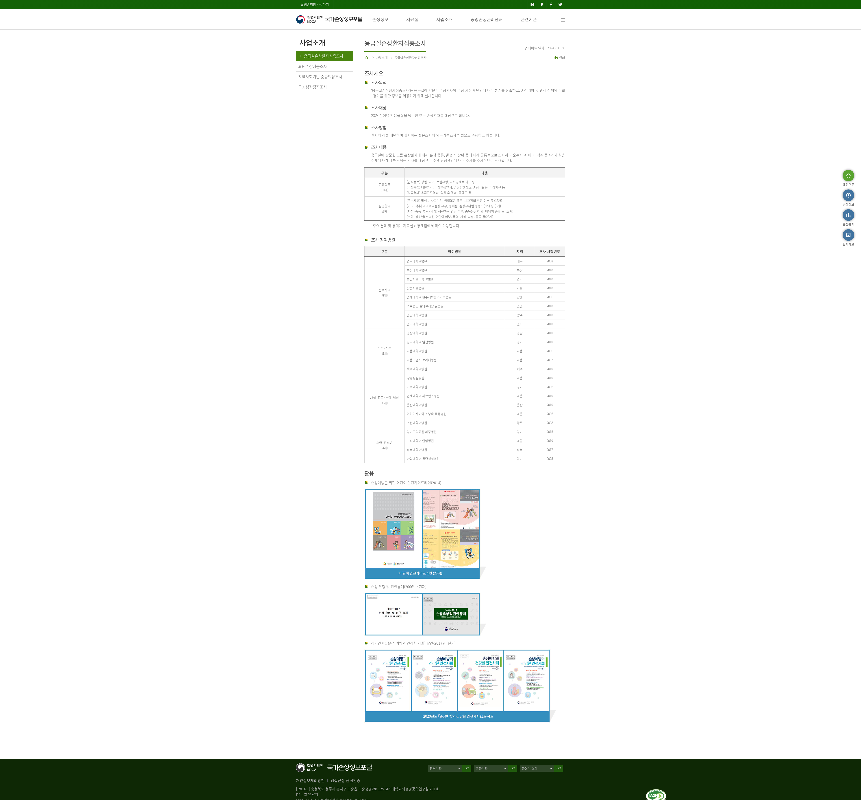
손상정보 (380, 19)
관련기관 (529, 19)
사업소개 (444, 19)
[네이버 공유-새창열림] (532, 4)
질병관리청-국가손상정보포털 (329, 19)
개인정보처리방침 (310, 780)
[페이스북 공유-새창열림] (551, 4)
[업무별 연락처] (307, 794)
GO (467, 768)
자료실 (412, 19)
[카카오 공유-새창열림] (541, 4)
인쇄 (561, 57)
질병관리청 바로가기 (315, 4)
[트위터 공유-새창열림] (560, 4)
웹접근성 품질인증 (345, 780)
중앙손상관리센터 (486, 19)
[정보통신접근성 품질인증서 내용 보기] (656, 792)
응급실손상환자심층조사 (410, 57)
